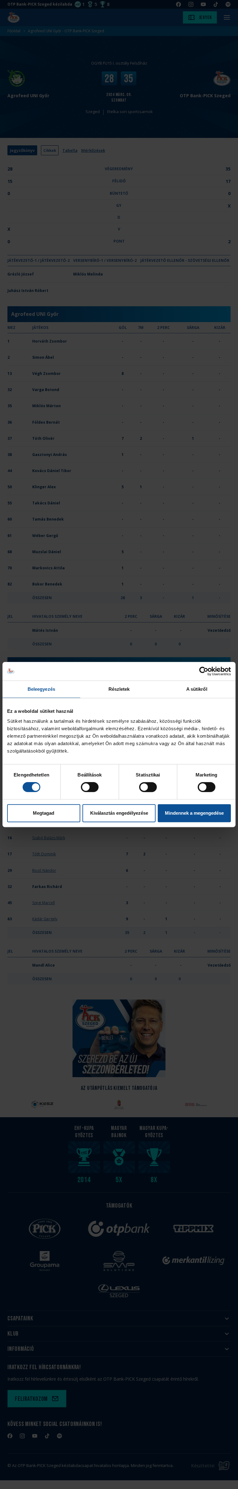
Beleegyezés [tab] (41, 689)
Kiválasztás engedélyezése (119, 813)
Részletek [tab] (119, 689)
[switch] (90, 787)
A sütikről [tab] (196, 689)
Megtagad (43, 813)
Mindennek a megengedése (194, 813)
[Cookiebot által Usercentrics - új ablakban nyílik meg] (204, 671)
